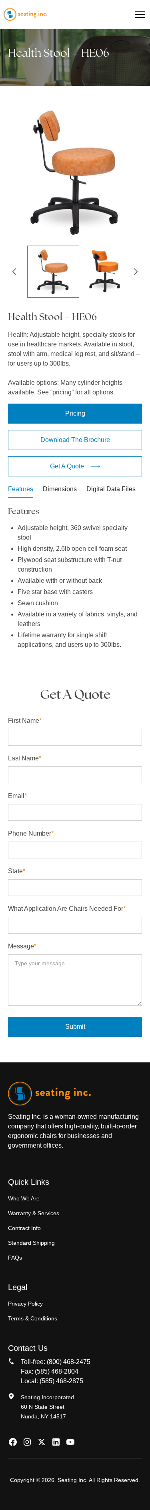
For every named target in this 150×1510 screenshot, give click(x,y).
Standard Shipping (31, 1243)
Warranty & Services (33, 1213)
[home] (25, 14)
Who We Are (24, 1198)
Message (22, 946)
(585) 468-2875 (61, 1381)
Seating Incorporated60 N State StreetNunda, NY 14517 (47, 1407)
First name (25, 720)
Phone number (31, 833)
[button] (138, 14)
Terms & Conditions (32, 1318)
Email (17, 795)
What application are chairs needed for (67, 908)
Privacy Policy (25, 1303)
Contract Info (24, 1228)
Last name (24, 758)
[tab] (20, 491)
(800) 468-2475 (68, 1361)
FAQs (15, 1257)
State (16, 871)
